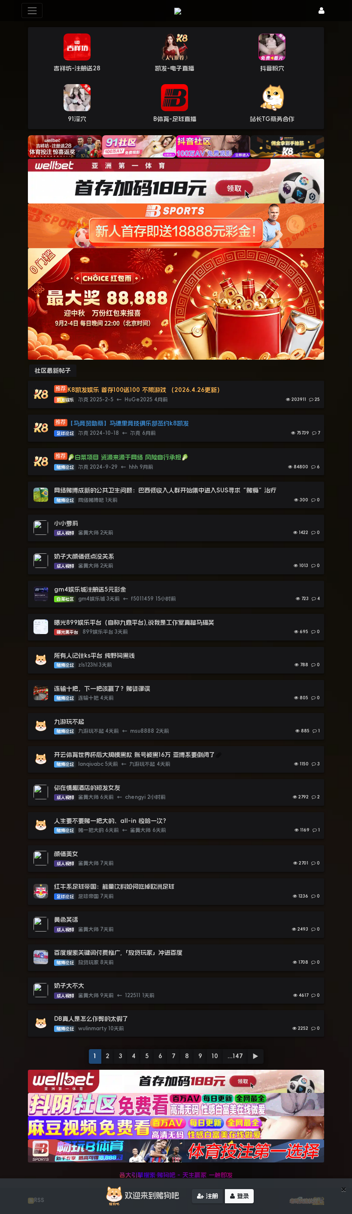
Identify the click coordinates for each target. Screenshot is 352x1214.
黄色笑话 (66, 920)
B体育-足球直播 (174, 119)
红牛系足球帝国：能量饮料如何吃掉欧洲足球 (114, 886)
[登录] (322, 10)
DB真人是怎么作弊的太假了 (91, 1019)
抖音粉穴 (272, 68)
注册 (211, 1196)
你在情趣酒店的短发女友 (87, 788)
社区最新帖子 (53, 370)
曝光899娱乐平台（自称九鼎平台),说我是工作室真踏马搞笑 (134, 622)
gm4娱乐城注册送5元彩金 (90, 589)
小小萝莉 (66, 523)
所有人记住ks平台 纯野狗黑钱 (94, 656)
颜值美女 (66, 854)
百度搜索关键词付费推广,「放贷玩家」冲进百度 (118, 953)
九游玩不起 (69, 722)
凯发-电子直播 (174, 68)
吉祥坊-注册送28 (77, 68)
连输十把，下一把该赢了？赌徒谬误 (102, 689)
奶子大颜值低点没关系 (84, 556)
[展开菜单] (31, 10)
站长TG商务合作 (272, 119)
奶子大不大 (69, 986)
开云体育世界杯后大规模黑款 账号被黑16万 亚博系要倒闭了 (134, 755)
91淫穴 (77, 119)
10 (215, 1056)
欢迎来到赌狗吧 (152, 1195)
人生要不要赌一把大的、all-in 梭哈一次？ (111, 821)
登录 (242, 1196)
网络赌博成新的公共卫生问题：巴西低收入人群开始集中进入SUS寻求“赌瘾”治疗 (165, 490)
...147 (235, 1056)
